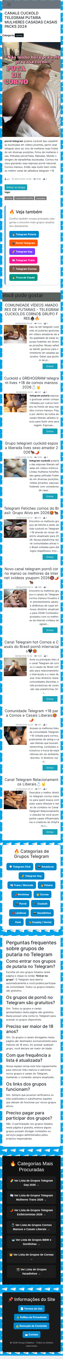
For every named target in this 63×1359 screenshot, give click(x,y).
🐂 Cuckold (40, 903)
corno (19, 35)
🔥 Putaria (47, 885)
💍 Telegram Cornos (24, 268)
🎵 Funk (16, 922)
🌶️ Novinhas (21, 894)
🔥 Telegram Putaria (24, 234)
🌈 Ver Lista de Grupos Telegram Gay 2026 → (31, 1182)
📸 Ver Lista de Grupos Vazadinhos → (31, 1271)
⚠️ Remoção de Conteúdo (31, 1325)
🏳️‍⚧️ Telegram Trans (23, 260)
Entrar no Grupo (16, 187)
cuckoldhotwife (24, 198)
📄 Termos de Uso (31, 1308)
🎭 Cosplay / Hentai (39, 922)
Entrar (50, 366)
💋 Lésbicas (19, 912)
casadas (40, 198)
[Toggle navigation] (9, 4)
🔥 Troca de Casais (23, 277)
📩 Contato (31, 1334)
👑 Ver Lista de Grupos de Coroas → (31, 1256)
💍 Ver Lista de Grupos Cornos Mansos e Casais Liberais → (31, 1227)
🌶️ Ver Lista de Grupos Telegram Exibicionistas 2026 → (31, 1212)
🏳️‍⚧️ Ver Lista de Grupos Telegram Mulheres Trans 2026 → (31, 1197)
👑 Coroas (42, 894)
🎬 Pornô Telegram (23, 242)
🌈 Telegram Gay (22, 251)
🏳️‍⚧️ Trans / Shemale (21, 885)
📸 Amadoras (46, 866)
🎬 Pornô (21, 903)
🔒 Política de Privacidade (31, 1317)
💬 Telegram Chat (20, 866)
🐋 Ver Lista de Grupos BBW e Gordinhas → (31, 1242)
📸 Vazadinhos (42, 912)
